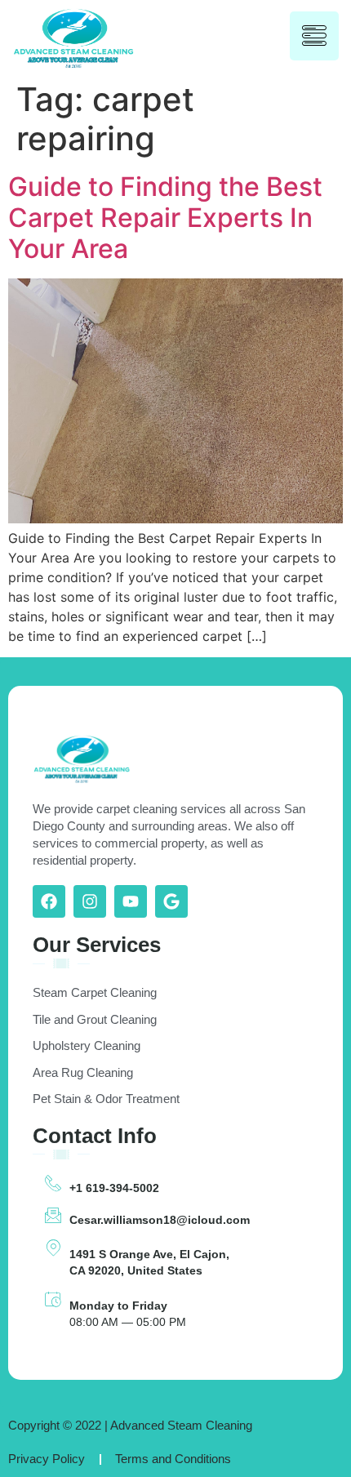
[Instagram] (89, 901)
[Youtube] (130, 901)
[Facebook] (49, 901)
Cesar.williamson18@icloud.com (159, 1219)
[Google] (171, 901)
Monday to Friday (118, 1305)
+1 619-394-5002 (114, 1188)
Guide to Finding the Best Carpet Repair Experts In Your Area (165, 218)
